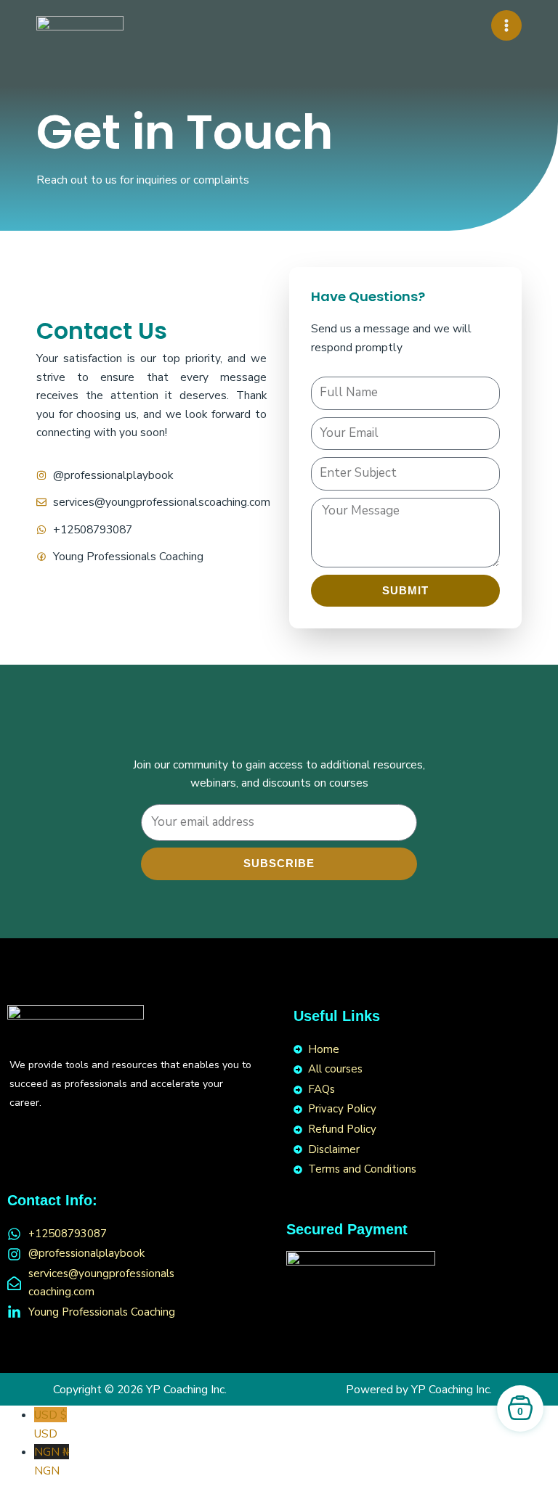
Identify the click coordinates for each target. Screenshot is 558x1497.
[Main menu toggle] (506, 25)
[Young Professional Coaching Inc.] (80, 26)
